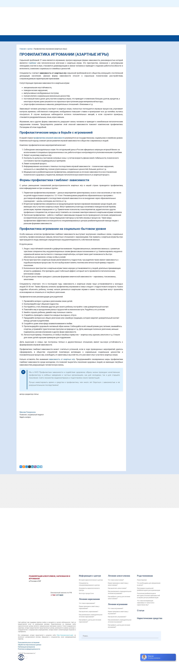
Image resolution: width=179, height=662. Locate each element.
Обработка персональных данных (29, 645)
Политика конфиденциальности (29, 649)
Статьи (140, 610)
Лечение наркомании (89, 599)
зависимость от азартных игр (62, 359)
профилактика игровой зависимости (49, 138)
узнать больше (154, 155)
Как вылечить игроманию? (117, 617)
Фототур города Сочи (86, 593)
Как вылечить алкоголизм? (117, 588)
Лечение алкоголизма (119, 576)
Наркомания (78, 38)
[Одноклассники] (23, 466)
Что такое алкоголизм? (116, 580)
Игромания (113, 38)
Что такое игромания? (115, 608)
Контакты (139, 3)
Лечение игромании (117, 604)
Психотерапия (142, 580)
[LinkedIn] (32, 466)
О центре (59, 38)
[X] (29, 466)
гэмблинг (32, 63)
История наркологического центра (91, 580)
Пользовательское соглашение (28, 642)
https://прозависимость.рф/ (65, 635)
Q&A (37, 3)
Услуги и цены (43, 38)
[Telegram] (41, 466)
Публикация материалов (26, 647)
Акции (119, 3)
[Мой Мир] (26, 466)
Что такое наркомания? (87, 603)
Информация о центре (90, 576)
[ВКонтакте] (21, 466)
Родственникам (133, 38)
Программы (57, 3)
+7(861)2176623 (117, 9)
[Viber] (35, 466)
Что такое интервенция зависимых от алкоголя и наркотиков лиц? (145, 603)
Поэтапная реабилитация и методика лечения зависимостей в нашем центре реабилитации (148, 595)
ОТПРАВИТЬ (71, 452)
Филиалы (99, 3)
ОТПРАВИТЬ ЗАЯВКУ (144, 509)
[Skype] (38, 466)
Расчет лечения (147, 20)
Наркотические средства (149, 618)
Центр (78, 3)
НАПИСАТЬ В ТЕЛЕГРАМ (84, 13)
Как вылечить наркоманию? (88, 611)
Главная (23, 49)
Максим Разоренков (28, 412)
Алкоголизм (96, 38)
